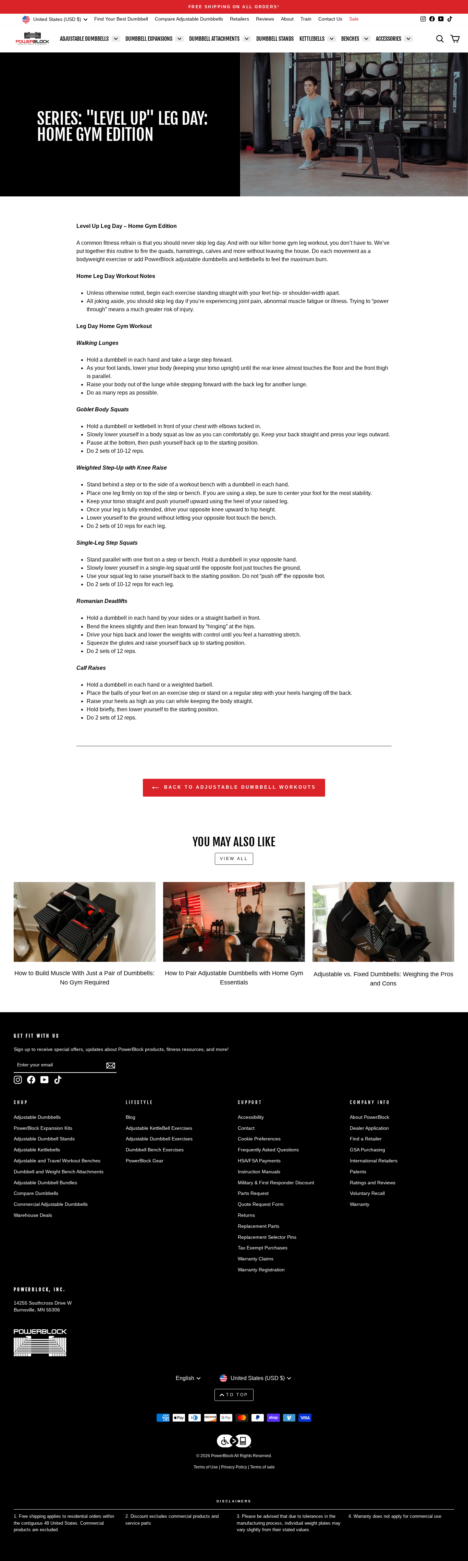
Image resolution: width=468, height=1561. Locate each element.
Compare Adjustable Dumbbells (189, 19)
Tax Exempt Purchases (262, 1247)
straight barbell (223, 618)
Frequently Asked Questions (268, 1149)
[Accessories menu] (408, 39)
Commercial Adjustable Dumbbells (51, 1204)
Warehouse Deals (33, 1215)
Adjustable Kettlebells (37, 1149)
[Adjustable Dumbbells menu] (115, 39)
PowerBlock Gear (144, 1160)
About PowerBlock (369, 1117)
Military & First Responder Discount (276, 1182)
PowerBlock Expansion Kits (43, 1128)
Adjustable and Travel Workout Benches (57, 1160)
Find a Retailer (366, 1138)
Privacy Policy (234, 1467)
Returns (246, 1215)
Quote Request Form (261, 1204)
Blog (130, 1117)
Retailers (239, 19)
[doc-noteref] (279, 6)
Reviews (265, 19)
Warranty (359, 1204)
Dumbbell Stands (275, 38)
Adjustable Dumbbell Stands (44, 1138)
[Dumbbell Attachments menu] (246, 39)
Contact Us (330, 19)
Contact (246, 1128)
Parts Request (253, 1193)
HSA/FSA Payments (259, 1160)
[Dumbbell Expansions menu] (179, 39)
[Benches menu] (366, 39)
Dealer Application (369, 1128)
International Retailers (373, 1160)
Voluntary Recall (367, 1193)
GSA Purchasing (367, 1149)
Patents (358, 1171)
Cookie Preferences (259, 1138)
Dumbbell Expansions (148, 38)
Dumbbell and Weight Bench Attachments (58, 1171)
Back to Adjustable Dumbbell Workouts (238, 787)
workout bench (197, 484)
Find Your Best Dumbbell (121, 19)
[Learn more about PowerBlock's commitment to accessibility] (234, 1442)
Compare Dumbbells (36, 1193)
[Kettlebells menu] (331, 39)
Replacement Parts (258, 1226)
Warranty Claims (255, 1258)
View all (234, 858)
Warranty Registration (261, 1269)
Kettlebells (311, 38)
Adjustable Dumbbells (84, 38)
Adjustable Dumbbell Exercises (159, 1138)
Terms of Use (206, 1467)
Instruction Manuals (259, 1171)
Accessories (388, 38)
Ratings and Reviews (372, 1182)
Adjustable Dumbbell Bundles (45, 1182)
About (287, 19)
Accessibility (251, 1117)
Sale (354, 19)
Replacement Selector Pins (267, 1237)
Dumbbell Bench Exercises (155, 1149)
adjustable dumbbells (201, 259)
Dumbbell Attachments (214, 38)
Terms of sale (262, 1467)
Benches (350, 38)
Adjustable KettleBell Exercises (159, 1128)
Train (305, 19)
